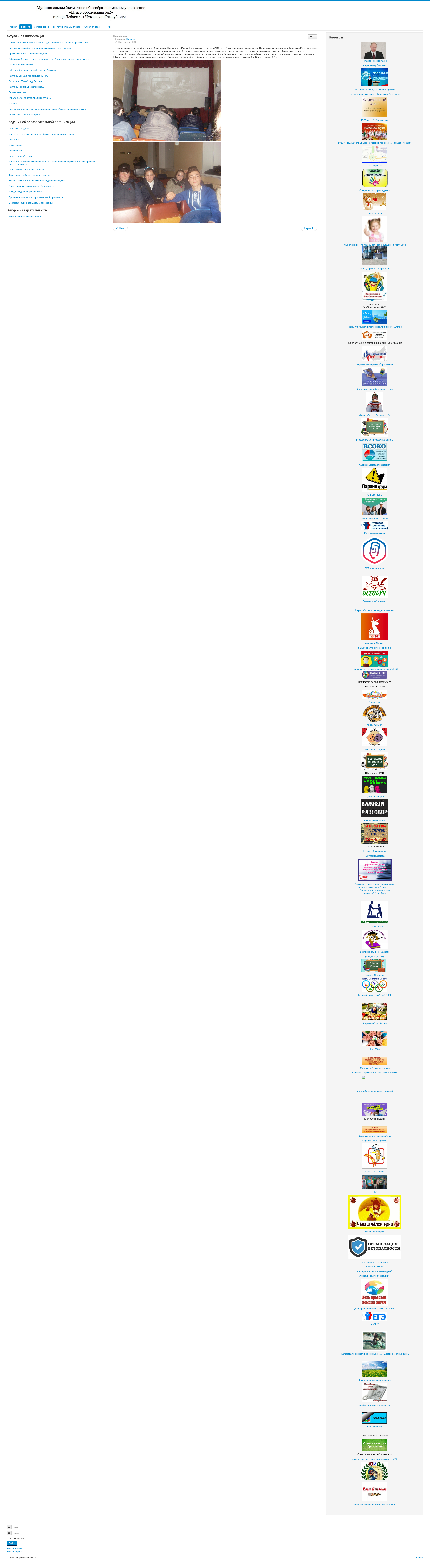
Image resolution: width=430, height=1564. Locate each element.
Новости (25, 26)
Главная (13, 26)
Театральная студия (374, 749)
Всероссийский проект (374, 851)
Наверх (419, 1557)
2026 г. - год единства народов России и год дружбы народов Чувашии (374, 142)
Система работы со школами (374, 1068)
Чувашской (368, 893)
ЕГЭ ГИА (374, 1323)
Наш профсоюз (374, 1426)
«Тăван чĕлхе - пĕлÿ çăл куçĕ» (374, 415)
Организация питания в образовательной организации (36, 197)
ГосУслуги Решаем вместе (361, 326)
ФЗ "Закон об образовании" (374, 120)
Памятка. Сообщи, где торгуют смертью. (29, 75)
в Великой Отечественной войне (374, 647)
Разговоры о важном (374, 820)
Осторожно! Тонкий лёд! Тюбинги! (26, 81)
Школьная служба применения (375, 1379)
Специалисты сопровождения (374, 190)
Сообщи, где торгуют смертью (374, 1404)
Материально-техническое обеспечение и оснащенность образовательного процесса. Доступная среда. (52, 162)
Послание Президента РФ (374, 60)
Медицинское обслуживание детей (374, 1271)
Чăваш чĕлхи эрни (374, 1231)
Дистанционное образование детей (375, 389)
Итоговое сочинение (374, 533)
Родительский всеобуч (374, 601)
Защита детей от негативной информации (30, 97)
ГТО (375, 1191)
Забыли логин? (14, 1548)
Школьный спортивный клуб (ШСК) (374, 995)
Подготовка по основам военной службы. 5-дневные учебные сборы (374, 1353)
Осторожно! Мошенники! (21, 64)
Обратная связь (92, 26)
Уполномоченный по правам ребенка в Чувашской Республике (374, 244)
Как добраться (374, 165)
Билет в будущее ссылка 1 (370, 1091)
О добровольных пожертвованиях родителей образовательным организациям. (49, 42)
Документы (14, 139)
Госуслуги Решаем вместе (66, 26)
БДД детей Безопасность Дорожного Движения (33, 70)
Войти (12, 1543)
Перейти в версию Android (388, 326)
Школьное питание (374, 1171)
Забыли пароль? (15, 1551)
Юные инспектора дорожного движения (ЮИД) (374, 1458)
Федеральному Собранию (374, 65)
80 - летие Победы (374, 643)
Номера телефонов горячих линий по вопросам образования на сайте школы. (48, 108)
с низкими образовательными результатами (374, 1072)
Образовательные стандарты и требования (31, 202)
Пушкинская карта (374, 796)
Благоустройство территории (374, 268)
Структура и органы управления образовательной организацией (41, 133)
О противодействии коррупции (374, 1275)
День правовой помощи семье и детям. (374, 1308)
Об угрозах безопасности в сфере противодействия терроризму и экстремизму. (49, 59)
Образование (15, 144)
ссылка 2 (388, 1091)
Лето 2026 (374, 1049)
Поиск (108, 26)
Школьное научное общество (374, 951)
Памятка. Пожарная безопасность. (26, 86)
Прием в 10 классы (374, 974)
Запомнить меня (17, 1538)
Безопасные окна (17, 92)
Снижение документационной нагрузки (374, 884)
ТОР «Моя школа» (374, 568)
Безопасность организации (374, 1262)
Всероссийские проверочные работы (374, 439)
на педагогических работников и (374, 887)
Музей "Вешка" (374, 724)
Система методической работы (374, 1135)
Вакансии (13, 103)
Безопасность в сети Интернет (24, 114)
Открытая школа (374, 1266)
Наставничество (374, 926)
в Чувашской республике (374, 1140)
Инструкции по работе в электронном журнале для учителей (40, 48)
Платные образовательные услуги (26, 169)
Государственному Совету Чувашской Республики (374, 93)
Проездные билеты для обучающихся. (28, 53)
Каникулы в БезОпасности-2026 (25, 216)
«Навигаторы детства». (374, 855)
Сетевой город (41, 26)
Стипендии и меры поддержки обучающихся (31, 186)
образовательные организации (374, 890)
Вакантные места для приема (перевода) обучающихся (37, 180)
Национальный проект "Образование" (375, 364)
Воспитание (374, 702)
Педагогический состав (20, 156)
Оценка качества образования (374, 464)
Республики (380, 893)
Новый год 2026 (374, 213)
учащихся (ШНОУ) (374, 956)
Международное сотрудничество (25, 191)
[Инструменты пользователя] (312, 36)
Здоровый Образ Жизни (374, 1023)
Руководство (15, 150)
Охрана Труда (374, 494)
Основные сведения (19, 128)
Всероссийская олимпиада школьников (374, 610)
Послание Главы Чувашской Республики (374, 89)
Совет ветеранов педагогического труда (374, 1503)
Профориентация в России (374, 518)
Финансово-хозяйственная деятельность (29, 175)
